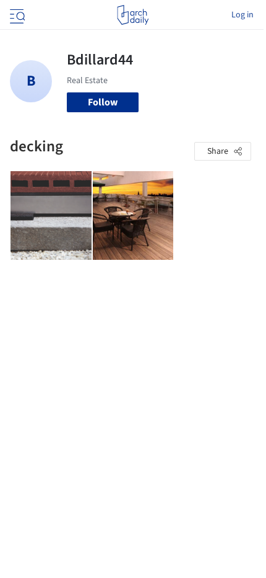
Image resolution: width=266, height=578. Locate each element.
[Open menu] (16, 15)
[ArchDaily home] (132, 15)
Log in (242, 15)
